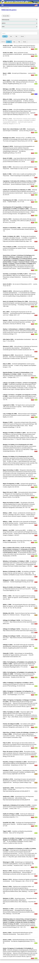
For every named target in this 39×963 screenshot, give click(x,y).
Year (14, 41)
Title (19, 41)
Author (8, 41)
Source (24, 41)
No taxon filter (6, 15)
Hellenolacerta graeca (8, 10)
